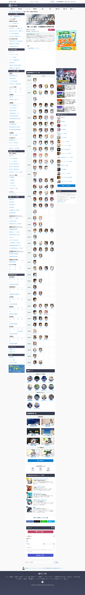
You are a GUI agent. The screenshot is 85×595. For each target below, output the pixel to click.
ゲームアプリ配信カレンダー (42, 578)
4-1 (10, 319)
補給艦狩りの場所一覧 (13, 99)
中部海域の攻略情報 (13, 343)
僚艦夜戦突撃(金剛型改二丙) (15, 245)
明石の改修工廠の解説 (13, 115)
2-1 (10, 289)
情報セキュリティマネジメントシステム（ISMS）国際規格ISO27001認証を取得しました (43, 568)
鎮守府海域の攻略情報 (13, 284)
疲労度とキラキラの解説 (14, 148)
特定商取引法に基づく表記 (60, 576)
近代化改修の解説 (12, 124)
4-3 (18, 319)
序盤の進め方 (12, 62)
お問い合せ (69, 576)
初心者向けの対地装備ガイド (15, 36)
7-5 (10, 311)
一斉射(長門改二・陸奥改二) (15, 242)
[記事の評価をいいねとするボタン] (40, 468)
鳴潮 (34, 507)
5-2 (14, 329)
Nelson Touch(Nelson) (13, 240)
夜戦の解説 (11, 207)
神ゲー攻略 (11, 11)
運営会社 (11, 576)
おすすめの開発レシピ (13, 105)
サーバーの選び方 (12, 57)
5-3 (18, 329)
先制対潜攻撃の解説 (13, 256)
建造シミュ (72, 8)
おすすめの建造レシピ (13, 107)
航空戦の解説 (12, 204)
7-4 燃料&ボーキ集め (13, 188)
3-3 (18, 299)
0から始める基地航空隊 (14, 33)
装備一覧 (65, 8)
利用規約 (40, 576)
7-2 (14, 309)
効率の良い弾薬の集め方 (14, 166)
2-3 (18, 289)
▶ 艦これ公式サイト (61, 201)
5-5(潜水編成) (20, 331)
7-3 (18, 309)
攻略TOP (12, 8)
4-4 (20, 89)
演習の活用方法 (12, 78)
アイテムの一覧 (12, 193)
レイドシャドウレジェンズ (39, 486)
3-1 (10, 299)
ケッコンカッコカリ (13, 145)
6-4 (22, 338)
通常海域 (20, 8)
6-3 (15, 269)
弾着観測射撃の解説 (13, 229)
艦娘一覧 (57, 8)
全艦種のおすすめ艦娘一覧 (14, 68)
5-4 (22, 329)
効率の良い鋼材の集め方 (14, 169)
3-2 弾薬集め (11, 182)
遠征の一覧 (11, 155)
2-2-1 (10, 89)
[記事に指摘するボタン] (48, 468)
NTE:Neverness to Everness (40, 499)
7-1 (20, 91)
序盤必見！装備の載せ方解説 (15, 65)
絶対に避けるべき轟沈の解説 (15, 83)
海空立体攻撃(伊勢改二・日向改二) (16, 248)
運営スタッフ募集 (18, 576)
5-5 (10, 331)
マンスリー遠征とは (13, 161)
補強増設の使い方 (12, 140)
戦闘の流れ (11, 199)
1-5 (10, 281)
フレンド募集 (12, 360)
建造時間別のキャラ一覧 (34, 48)
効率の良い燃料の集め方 (14, 163)
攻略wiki (25, 578)
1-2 (14, 279)
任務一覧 (11, 96)
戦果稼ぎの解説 (12, 261)
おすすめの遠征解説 (13, 81)
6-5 (10, 341)
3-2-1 (16, 89)
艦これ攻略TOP (40, 460)
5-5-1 (16, 91)
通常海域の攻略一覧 (13, 75)
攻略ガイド (21, 11)
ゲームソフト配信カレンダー (56, 578)
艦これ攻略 (14, 5)
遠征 (42, 8)
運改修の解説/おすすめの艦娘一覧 (16, 41)
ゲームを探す (18, 578)
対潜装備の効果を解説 (13, 253)
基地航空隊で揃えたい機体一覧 (15, 223)
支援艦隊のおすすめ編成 (14, 210)
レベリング (27, 8)
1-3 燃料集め (11, 177)
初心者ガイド (12, 51)
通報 (54, 536)
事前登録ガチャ (32, 578)
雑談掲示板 (11, 357)
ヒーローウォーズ (37, 493)
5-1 (10, 329)
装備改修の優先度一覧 (13, 46)
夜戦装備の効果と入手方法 (14, 234)
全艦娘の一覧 (12, 349)
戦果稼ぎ (35, 8)
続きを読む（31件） (40, 555)
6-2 (10, 269)
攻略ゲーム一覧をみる (66, 185)
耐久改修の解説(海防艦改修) (15, 129)
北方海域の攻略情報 (13, 304)
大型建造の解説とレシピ (14, 113)
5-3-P (10, 91)
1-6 (18, 281)
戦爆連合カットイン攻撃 (14, 232)
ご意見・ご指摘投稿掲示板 (14, 16)
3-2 (10, 266)
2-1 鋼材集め (11, 180)
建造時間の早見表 (12, 110)
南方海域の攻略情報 (13, 333)
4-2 (14, 319)
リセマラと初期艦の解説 (14, 59)
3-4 (15, 266)
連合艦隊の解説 (12, 212)
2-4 (22, 289)
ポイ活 (68, 1)
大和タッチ (11, 237)
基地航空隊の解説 (12, 221)
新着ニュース (66, 578)
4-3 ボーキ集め (12, 185)
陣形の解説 (11, 202)
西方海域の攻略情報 (13, 323)
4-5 (20, 266)
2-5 (10, 291)
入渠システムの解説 (13, 135)
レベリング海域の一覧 (13, 23)
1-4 (22, 279)
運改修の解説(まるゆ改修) (14, 126)
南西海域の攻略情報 (13, 313)
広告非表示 (61, 1)
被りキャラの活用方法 (13, 142)
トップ (6, 576)
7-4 (10, 271)
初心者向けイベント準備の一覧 (15, 28)
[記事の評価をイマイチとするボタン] (32, 468)
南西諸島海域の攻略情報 (14, 294)
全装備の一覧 (12, 351)
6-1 (10, 338)
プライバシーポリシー (48, 576)
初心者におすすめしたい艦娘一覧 (16, 30)
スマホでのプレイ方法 (13, 54)
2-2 (14, 289)
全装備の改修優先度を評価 (14, 118)
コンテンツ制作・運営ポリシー (30, 576)
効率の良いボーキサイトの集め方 (16, 172)
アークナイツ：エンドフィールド (40, 478)
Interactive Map (77, 576)
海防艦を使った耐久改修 (14, 43)
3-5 (10, 301)
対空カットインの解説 (13, 218)
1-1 (10, 279)
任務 (50, 8)
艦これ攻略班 (32, 29)
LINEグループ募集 (13, 362)
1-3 (18, 279)
